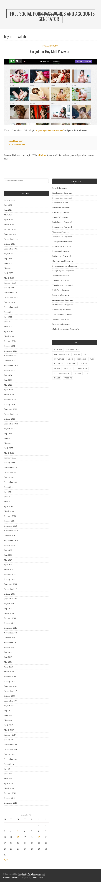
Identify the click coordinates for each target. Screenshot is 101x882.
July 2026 (8, 205)
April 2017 (8, 725)
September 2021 (10, 482)
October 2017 (9, 696)
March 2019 (9, 613)
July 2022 (8, 433)
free (86, 354)
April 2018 (8, 667)
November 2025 (11, 239)
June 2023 (8, 380)
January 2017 (9, 739)
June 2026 (8, 210)
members (81, 359)
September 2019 (10, 598)
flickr (77, 354)
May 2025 (8, 268)
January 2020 (9, 579)
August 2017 (9, 705)
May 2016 (8, 778)
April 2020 (8, 564)
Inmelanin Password (60, 251)
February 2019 (10, 618)
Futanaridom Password (62, 227)
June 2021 (8, 496)
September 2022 (11, 423)
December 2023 (10, 351)
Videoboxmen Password (62, 285)
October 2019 (9, 594)
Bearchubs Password (60, 295)
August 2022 (9, 428)
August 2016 (9, 764)
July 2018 (8, 652)
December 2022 (10, 409)
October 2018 (9, 637)
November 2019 (10, 589)
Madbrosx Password (60, 275)
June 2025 (8, 263)
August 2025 (9, 253)
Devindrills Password (61, 207)
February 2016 (10, 793)
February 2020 (10, 574)
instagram (59, 359)
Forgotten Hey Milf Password (50, 51)
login (70, 359)
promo (83, 364)
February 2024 (10, 341)
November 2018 (10, 632)
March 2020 (9, 569)
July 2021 (8, 492)
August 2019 (9, 603)
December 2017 (10, 686)
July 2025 (8, 258)
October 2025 (9, 244)
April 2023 (8, 389)
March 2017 (9, 730)
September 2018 (10, 642)
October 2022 (9, 419)
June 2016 (8, 773)
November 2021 (10, 472)
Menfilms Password (60, 319)
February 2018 (10, 676)
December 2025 (10, 234)
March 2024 (9, 336)
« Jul (6, 859)
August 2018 (9, 647)
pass (92, 359)
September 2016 (10, 759)
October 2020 (9, 535)
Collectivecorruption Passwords (65, 329)
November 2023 (10, 355)
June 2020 (8, 555)
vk (86, 373)
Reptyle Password (59, 188)
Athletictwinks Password (62, 300)
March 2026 (9, 224)
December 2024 (10, 292)
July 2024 (8, 317)
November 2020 (11, 530)
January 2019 (9, 623)
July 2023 (8, 375)
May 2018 (8, 662)
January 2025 (9, 287)
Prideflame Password (61, 290)
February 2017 (10, 735)
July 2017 (8, 710)
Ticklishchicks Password (62, 314)
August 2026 (9, 200)
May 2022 (8, 443)
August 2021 (9, 487)
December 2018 (10, 628)
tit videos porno (62, 373)
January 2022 (9, 462)
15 (39, 837)
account (58, 350)
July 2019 (8, 608)
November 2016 (10, 749)
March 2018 (9, 671)
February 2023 (10, 399)
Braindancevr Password (62, 222)
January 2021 (9, 521)
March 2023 (9, 394)
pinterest (71, 364)
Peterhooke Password (61, 202)
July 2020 (8, 550)
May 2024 (8, 326)
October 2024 (9, 302)
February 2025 (10, 283)
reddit (57, 369)
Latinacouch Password (61, 246)
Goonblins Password (60, 232)
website (68, 378)
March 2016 (9, 788)
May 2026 (8, 214)
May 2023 (8, 385)
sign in (67, 369)
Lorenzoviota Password (62, 198)
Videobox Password (60, 280)
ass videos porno (62, 354)
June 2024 (8, 321)
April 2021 (8, 506)
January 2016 (9, 798)
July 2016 (8, 769)
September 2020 (11, 540)
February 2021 (10, 516)
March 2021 (9, 511)
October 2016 (9, 754)
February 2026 (10, 229)
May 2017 (8, 720)
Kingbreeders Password (62, 193)
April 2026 (8, 219)
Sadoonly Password (60, 217)
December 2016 (10, 744)
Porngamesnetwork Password (64, 266)
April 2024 (8, 331)
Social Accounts (50, 46)
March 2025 (9, 278)
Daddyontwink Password (62, 304)
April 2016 (8, 783)
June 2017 (8, 715)
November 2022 (11, 414)
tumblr (77, 373)
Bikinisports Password (61, 256)
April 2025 (8, 273)
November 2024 (11, 297)
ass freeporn (72, 350)
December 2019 (10, 584)
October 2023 (9, 360)
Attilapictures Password (62, 241)
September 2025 (11, 248)
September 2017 (10, 701)
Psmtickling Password (61, 309)
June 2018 (8, 657)
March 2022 (9, 453)
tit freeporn (81, 369)
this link (42, 155)
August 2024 (9, 312)
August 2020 (9, 545)
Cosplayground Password (62, 261)
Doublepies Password (61, 324)
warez (57, 378)
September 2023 (11, 365)
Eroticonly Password (60, 212)
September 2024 (11, 307)
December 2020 (10, 526)
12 (18, 837)
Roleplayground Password (63, 270)
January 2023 (9, 404)
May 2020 (8, 560)
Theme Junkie (37, 877)
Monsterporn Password (62, 236)
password (58, 364)
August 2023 (9, 370)
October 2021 (9, 477)
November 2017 (10, 691)
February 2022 (10, 458)
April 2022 (8, 448)
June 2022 (8, 438)
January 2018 (9, 681)
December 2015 (10, 803)
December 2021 (10, 467)
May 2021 (8, 501)
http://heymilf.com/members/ (50, 130)
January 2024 (9, 346)
